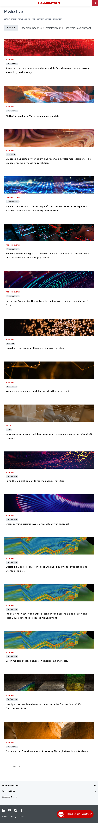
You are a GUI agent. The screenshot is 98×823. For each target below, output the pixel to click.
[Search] (95, 3)
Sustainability (8, 791)
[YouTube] (9, 810)
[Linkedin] (3, 810)
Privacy (13, 817)
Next (16, 767)
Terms (22, 817)
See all (11, 28)
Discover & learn (9, 797)
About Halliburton (10, 786)
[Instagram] (15, 810)
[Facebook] (21, 810)
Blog (6, 19)
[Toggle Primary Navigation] (3, 3)
